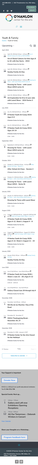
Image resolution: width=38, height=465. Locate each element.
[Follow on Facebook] (17, 461)
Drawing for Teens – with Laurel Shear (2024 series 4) (19, 149)
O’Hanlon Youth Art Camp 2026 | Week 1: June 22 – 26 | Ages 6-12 (20, 275)
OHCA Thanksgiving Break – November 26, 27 (18, 319)
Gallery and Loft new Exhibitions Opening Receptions (17, 405)
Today (19, 349)
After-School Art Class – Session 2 (20, 169)
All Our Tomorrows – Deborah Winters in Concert (21, 415)
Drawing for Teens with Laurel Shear (21, 200)
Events (4, 41)
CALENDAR (31, 7)
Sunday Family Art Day (16, 72)
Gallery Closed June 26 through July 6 (21, 290)
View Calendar (6, 421)
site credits (13, 455)
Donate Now (9, 380)
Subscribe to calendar (18, 356)
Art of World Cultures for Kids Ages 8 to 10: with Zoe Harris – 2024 (21, 60)
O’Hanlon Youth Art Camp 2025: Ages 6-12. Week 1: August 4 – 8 (20, 220)
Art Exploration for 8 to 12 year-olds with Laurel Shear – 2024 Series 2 (21, 99)
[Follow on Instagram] (21, 461)
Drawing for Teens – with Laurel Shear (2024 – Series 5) (19, 183)
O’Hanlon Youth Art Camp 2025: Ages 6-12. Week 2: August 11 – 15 (21, 239)
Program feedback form (14, 437)
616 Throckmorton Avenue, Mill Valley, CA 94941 (17, 454)
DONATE (32, 10)
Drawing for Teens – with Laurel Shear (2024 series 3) (19, 85)
